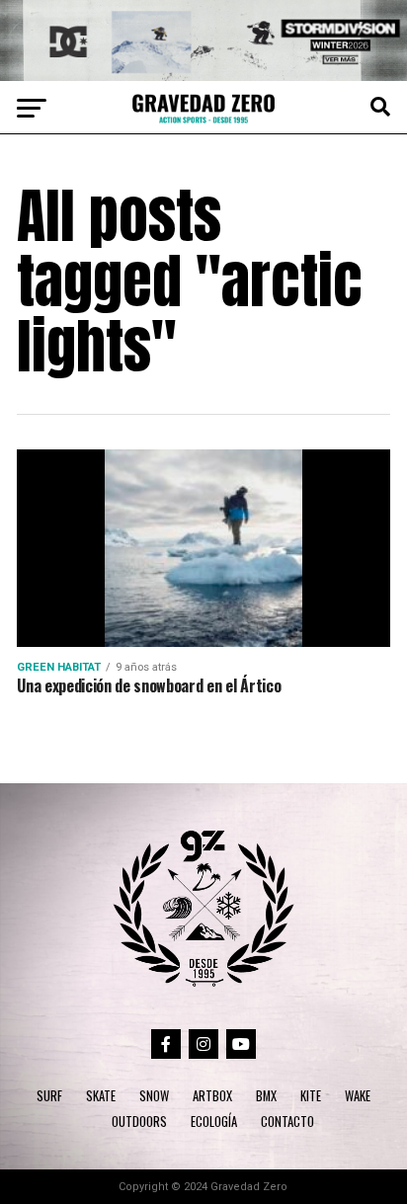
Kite (310, 1095)
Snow (154, 1095)
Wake (357, 1095)
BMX (266, 1095)
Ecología (214, 1121)
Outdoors (139, 1121)
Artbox (212, 1095)
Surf (49, 1095)
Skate (101, 1095)
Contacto (287, 1121)
